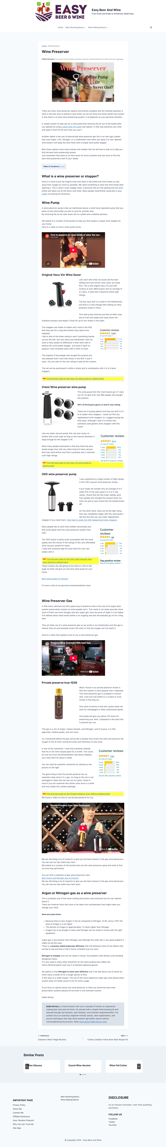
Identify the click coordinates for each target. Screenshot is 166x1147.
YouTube (113, 1125)
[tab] (80, 1074)
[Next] (139, 1066)
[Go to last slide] (27, 1066)
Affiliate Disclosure (21, 1116)
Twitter (112, 1122)
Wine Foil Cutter (118, 1065)
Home (60, 27)
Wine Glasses (34, 1065)
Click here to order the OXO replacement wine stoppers (92, 520)
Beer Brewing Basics (70, 1097)
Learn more (119, 59)
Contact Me (18, 1113)
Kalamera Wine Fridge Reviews (52, 1038)
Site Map (17, 1128)
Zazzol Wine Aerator (79, 1065)
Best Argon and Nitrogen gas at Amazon (60, 878)
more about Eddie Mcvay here (93, 1022)
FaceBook (113, 1119)
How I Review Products (23, 1120)
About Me (17, 1109)
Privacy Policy (19, 1105)
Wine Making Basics (70, 1100)
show (62, 167)
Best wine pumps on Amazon (55, 579)
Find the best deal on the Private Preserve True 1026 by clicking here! (78, 794)
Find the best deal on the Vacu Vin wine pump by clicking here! (75, 379)
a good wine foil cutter (71, 127)
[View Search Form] (151, 27)
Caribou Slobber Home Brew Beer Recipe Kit (107, 1038)
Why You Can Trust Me (23, 1124)
